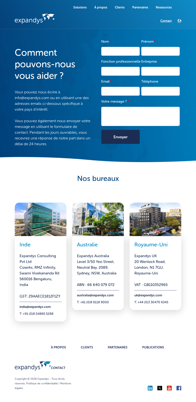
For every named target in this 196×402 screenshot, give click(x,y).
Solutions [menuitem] (80, 7)
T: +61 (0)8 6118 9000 (93, 302)
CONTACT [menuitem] (58, 368)
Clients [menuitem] (120, 7)
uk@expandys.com (148, 295)
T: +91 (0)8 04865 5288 (36, 314)
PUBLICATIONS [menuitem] (153, 347)
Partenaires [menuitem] (140, 7)
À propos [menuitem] (100, 7)
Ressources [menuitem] (164, 7)
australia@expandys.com (95, 295)
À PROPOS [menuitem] (58, 347)
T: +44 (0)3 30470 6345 (151, 302)
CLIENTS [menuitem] (87, 347)
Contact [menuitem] (166, 21)
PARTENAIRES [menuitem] (117, 347)
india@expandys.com (35, 307)
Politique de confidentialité (42, 383)
